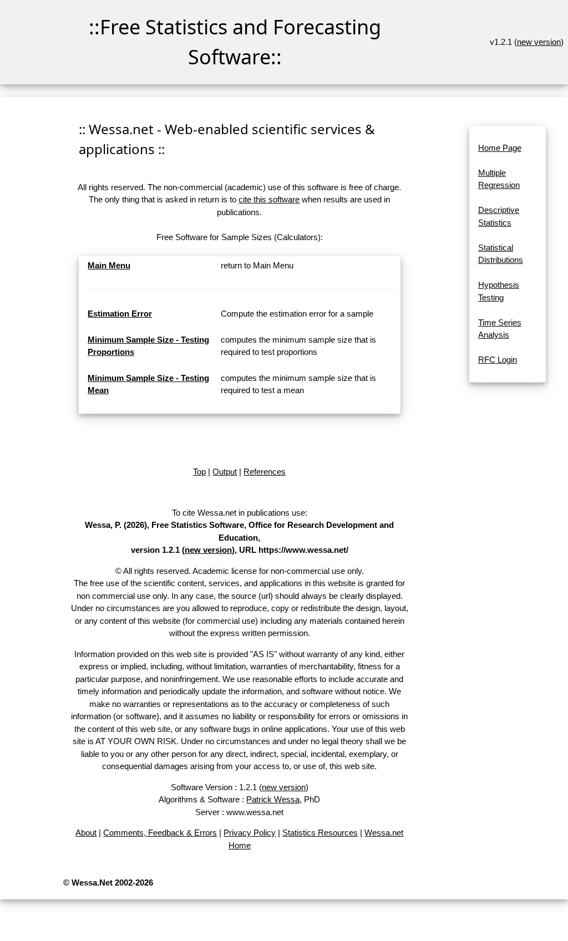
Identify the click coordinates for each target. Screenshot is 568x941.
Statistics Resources (320, 832)
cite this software (269, 199)
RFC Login (497, 359)
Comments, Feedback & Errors (160, 832)
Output (224, 471)
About (86, 832)
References (265, 471)
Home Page (499, 147)
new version (539, 42)
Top (199, 471)
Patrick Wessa (273, 799)
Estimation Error (120, 313)
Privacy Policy (250, 832)
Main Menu (109, 265)
